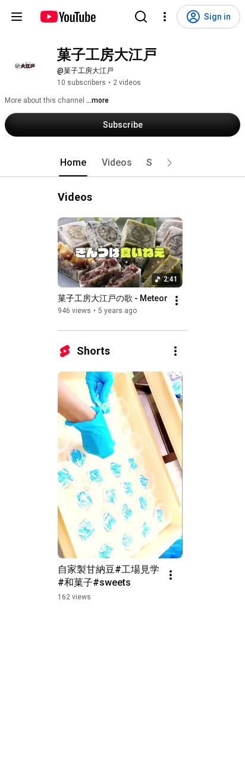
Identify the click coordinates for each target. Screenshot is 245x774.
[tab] (73, 163)
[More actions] (177, 300)
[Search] (141, 17)
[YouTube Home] (67, 16)
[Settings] (165, 17)
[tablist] (122, 163)
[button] (169, 163)
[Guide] (17, 17)
